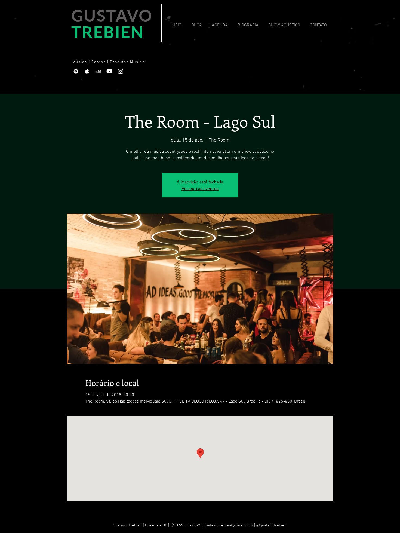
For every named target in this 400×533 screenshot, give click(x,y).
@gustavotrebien (271, 525)
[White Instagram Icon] (120, 71)
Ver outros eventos (200, 188)
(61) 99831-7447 (185, 525)
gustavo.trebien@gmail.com (228, 525)
